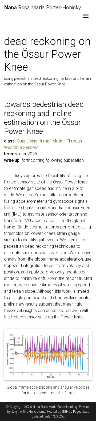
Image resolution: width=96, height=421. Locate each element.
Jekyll (15, 412)
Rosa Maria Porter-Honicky (42, 7)
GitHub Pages (71, 412)
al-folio (31, 412)
